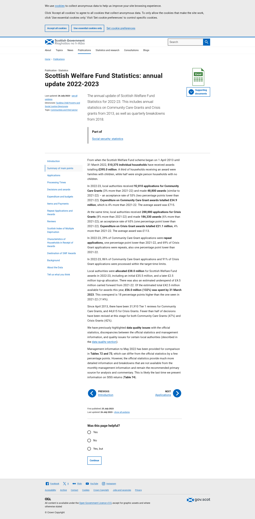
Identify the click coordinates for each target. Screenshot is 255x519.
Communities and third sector (64, 110)
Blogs (146, 50)
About (48, 50)
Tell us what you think (58, 274)
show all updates (122, 412)
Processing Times (56, 182)
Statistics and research (107, 50)
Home (47, 59)
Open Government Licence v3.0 (95, 503)
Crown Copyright (101, 490)
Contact (74, 490)
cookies (60, 6)
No (95, 440)
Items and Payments (58, 203)
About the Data (55, 267)
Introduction (53, 161)
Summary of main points (60, 168)
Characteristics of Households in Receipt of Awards (60, 243)
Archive (63, 490)
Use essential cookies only (88, 28)
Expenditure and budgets (60, 196)
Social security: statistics (107, 138)
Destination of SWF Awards (61, 253)
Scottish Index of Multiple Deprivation (60, 230)
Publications (84, 50)
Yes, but (98, 448)
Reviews (51, 221)
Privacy (138, 490)
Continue (94, 460)
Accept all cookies (57, 28)
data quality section (104, 342)
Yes (95, 432)
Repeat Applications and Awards (60, 212)
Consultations (131, 50)
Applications (53, 175)
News (70, 50)
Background (53, 260)
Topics (59, 50)
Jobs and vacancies (122, 490)
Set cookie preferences (121, 28)
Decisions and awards (58, 189)
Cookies (85, 490)
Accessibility (50, 490)
